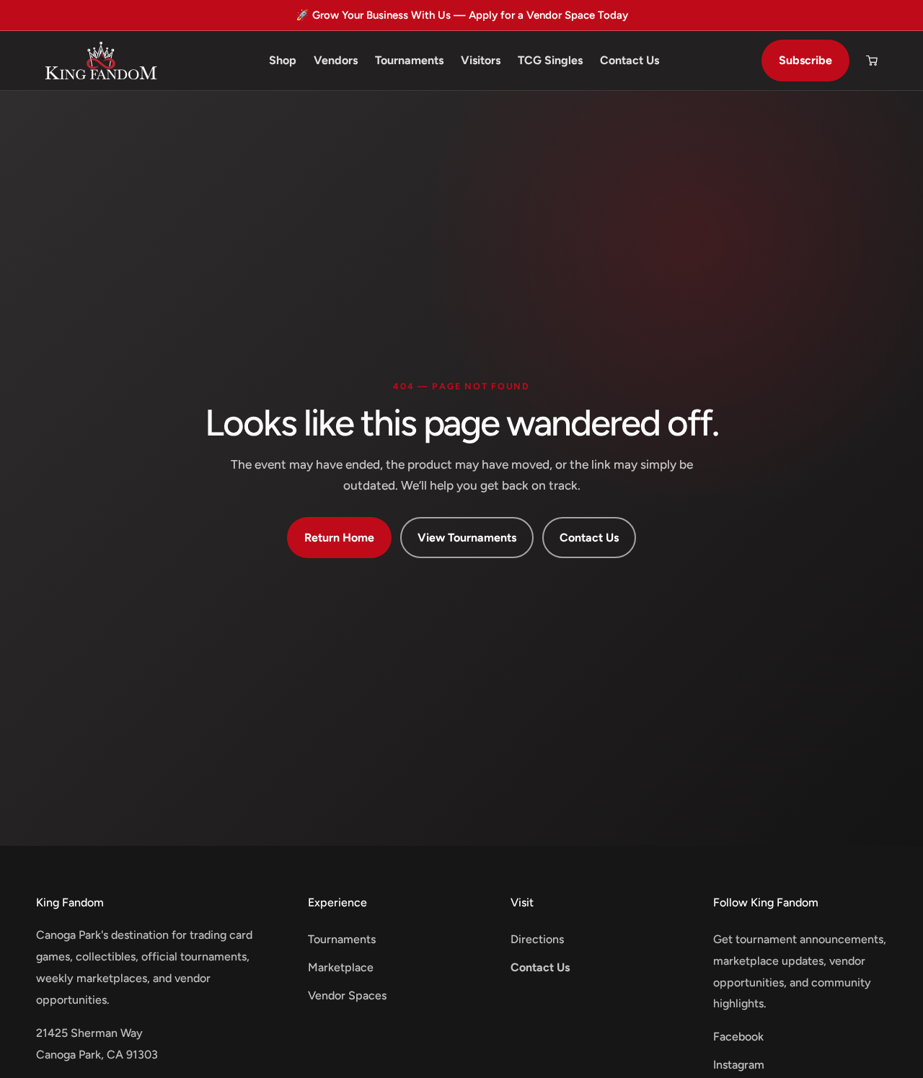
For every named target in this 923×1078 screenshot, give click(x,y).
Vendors (336, 60)
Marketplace (341, 967)
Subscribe (805, 60)
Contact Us (629, 60)
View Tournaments (467, 537)
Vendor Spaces (347, 995)
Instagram (738, 1065)
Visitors (480, 60)
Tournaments (409, 60)
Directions (537, 939)
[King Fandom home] (101, 60)
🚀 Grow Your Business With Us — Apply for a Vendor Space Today (462, 15)
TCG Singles (550, 60)
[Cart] (872, 60)
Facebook (738, 1036)
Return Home (339, 537)
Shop (282, 60)
